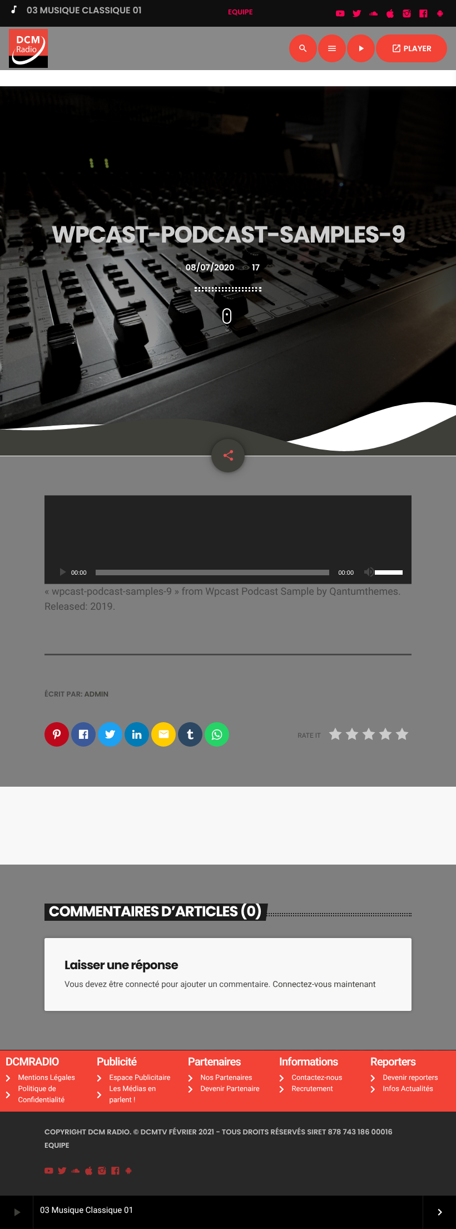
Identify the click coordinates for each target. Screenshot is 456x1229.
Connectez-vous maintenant (324, 984)
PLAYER (411, 48)
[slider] (390, 571)
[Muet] (369, 572)
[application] (228, 539)
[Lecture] (62, 572)
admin (97, 694)
